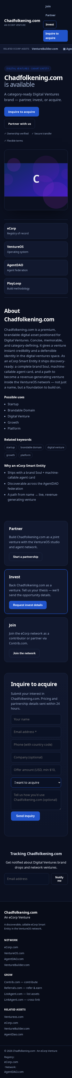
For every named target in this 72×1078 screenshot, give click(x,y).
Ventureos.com (13, 1017)
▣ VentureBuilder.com (42, 49)
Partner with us (19, 124)
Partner (50, 15)
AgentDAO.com (14, 959)
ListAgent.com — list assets (21, 994)
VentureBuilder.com (17, 965)
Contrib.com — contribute (21, 982)
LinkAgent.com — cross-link (22, 999)
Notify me (59, 879)
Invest (50, 24)
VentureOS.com (14, 953)
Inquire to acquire (52, 36)
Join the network (24, 653)
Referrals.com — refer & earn (23, 988)
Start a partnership (25, 556)
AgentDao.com (13, 1034)
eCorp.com (11, 947)
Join (48, 6)
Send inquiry (25, 816)
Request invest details (28, 605)
